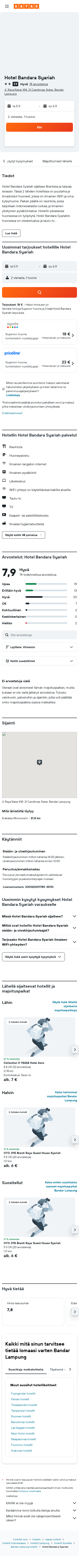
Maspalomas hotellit (23, 1439)
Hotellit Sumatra (63, 1543)
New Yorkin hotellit (23, 1433)
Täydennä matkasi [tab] (62, 1369)
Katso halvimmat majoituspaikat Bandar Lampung (62, 1096)
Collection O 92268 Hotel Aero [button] (24, 1063)
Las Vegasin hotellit (23, 1428)
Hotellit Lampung (39, 1543)
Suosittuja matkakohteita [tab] (26, 1369)
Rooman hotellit (21, 1416)
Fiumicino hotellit (22, 1445)
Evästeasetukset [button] (12, 413)
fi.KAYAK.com (20, 1539)
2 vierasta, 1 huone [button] (21, 117)
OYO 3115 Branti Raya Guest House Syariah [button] (32, 1153)
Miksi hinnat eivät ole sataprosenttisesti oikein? (33, 1518)
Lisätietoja (13, 395)
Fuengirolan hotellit (23, 1393)
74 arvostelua (38, 84)
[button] (6, 6)
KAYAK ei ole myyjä (19, 1503)
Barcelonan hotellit (23, 1422)
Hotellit (36, 1539)
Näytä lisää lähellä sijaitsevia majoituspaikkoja (64, 1006)
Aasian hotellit (53, 1539)
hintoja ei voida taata (29, 1491)
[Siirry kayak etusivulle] (26, 6)
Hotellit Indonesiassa (14, 1543)
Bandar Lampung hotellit (24, 1546)
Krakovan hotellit (21, 1450)
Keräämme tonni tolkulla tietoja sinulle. (33, 1510)
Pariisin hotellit (20, 1399)
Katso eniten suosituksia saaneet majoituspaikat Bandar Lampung (61, 1186)
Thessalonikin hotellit (24, 1405)
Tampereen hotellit (23, 1410)
